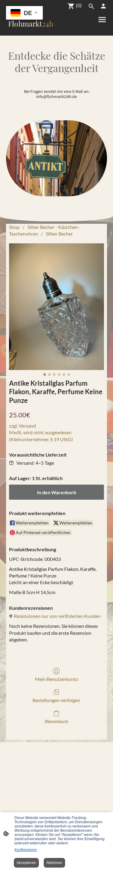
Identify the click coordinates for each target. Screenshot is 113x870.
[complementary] (24, 13)
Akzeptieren (26, 863)
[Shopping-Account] (103, 6)
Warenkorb (56, 721)
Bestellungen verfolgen (56, 700)
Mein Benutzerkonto (56, 679)
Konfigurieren (25, 850)
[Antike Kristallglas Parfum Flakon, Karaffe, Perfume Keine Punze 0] (56, 306)
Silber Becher (59, 233)
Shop (14, 227)
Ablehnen (54, 863)
